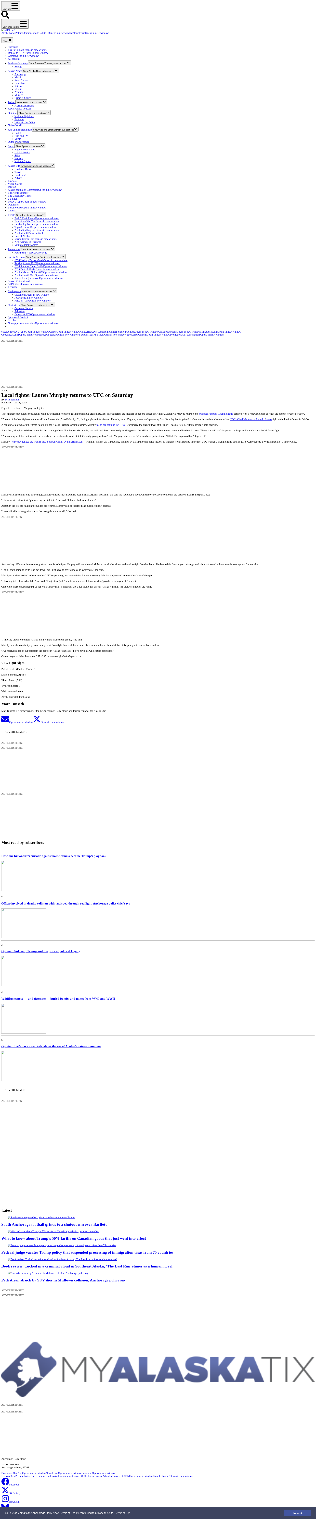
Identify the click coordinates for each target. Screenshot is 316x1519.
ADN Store (26, 284)
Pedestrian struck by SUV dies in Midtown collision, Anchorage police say (63, 1280)
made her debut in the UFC (110, 424)
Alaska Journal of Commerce (35, 189)
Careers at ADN (34, 314)
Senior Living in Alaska (38, 278)
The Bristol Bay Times (19, 195)
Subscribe (13, 47)
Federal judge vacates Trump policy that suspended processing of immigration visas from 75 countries (87, 1252)
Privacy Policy (34, 1476)
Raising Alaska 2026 (37, 263)
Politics (19, 33)
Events (11, 215)
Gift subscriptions (179, 331)
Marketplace (14, 291)
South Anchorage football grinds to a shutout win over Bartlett (54, 1224)
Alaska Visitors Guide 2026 (40, 272)
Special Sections (16, 257)
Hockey (18, 158)
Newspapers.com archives (33, 323)
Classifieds (31, 294)
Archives (12, 320)
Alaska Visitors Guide (19, 281)
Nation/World (15, 125)
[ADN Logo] (8, 30)
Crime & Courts (22, 97)
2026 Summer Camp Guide (40, 266)
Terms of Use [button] (122, 1513)
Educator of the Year (36, 221)
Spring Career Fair (35, 239)
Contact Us (14, 305)
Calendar (12, 210)
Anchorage (20, 74)
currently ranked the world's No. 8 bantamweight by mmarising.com (47, 441)
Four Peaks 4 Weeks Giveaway (30, 252)
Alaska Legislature (24, 105)
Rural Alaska (21, 80)
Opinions (27, 33)
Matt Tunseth (12, 399)
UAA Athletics (22, 152)
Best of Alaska (22, 236)
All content (13, 58)
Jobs (28, 297)
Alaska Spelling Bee (36, 230)
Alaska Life (14, 165)
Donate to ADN (28, 52)
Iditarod (12, 186)
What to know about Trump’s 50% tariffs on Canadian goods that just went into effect (73, 1238)
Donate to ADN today (11, 36)
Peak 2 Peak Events (36, 218)
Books (17, 133)
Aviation (18, 92)
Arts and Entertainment (20, 129)
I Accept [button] (297, 1513)
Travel (17, 172)
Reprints (12, 287)
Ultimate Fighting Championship (216, 413)
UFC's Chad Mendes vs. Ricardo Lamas (251, 419)
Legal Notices (27, 207)
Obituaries (13, 204)
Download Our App (23, 1473)
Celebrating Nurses (36, 224)
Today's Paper (27, 201)
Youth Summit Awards (26, 244)
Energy (18, 66)
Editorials (19, 119)
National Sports (22, 161)
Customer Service (23, 308)
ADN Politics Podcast (19, 108)
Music (17, 138)
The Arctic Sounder (18, 192)
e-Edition (12, 198)
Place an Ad (32, 300)
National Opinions (24, 116)
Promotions (14, 249)
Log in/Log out (27, 49)
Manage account (220, 331)
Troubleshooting (173, 1476)
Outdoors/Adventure (18, 141)
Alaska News (8, 33)
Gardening (20, 175)
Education (19, 83)
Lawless (12, 181)
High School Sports (24, 149)
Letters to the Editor (24, 122)
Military (18, 95)
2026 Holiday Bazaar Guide (40, 260)
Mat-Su (18, 77)
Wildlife (18, 89)
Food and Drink (22, 169)
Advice (18, 178)
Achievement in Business (27, 242)
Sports (35, 33)
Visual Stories (15, 183)
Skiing (17, 155)
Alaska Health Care (36, 275)
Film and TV (21, 135)
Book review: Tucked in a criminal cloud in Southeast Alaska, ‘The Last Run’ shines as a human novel (86, 1266)
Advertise (19, 311)
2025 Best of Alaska (36, 269)
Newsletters (91, 33)
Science (18, 86)
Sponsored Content (18, 317)
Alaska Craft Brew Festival (28, 233)
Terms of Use (8, 1476)
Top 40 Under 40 (35, 227)
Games (23, 55)
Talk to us (56, 33)
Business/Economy (18, 63)
